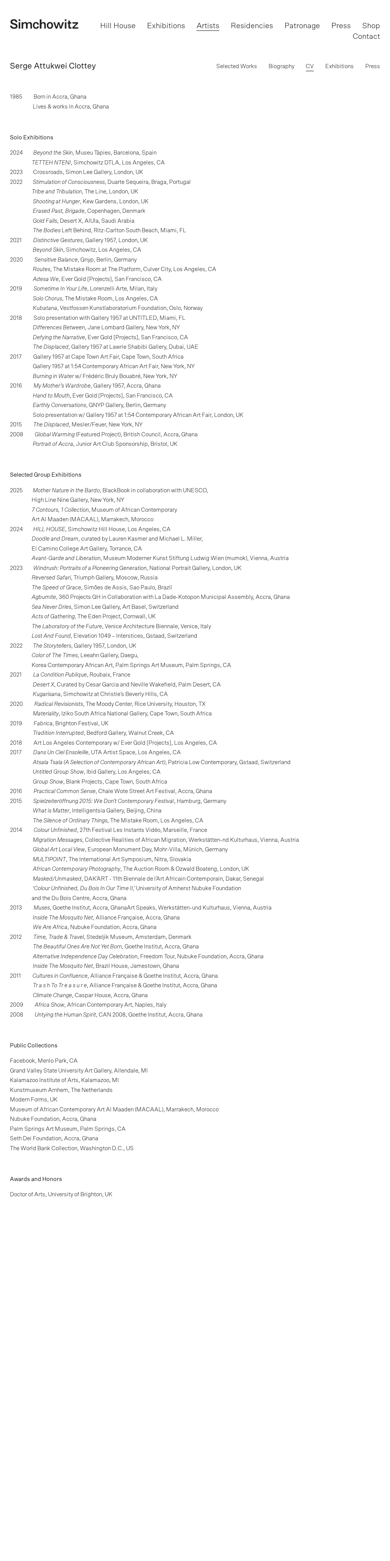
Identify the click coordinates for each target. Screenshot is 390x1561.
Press (341, 26)
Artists (208, 26)
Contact (366, 36)
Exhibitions (166, 26)
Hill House (118, 26)
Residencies (252, 26)
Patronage (302, 26)
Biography (281, 66)
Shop (371, 26)
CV (310, 66)
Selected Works (236, 66)
